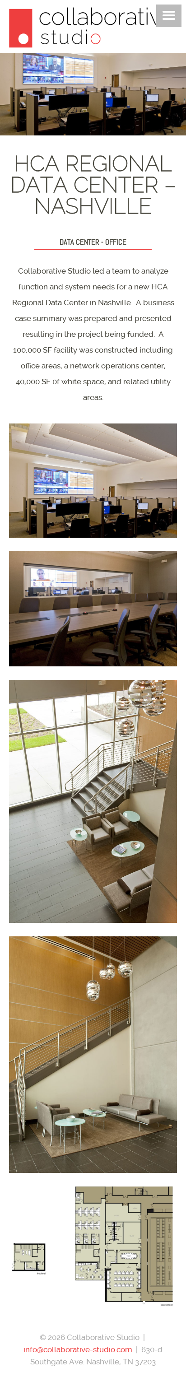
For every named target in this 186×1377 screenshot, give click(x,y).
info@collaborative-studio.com (77, 1349)
